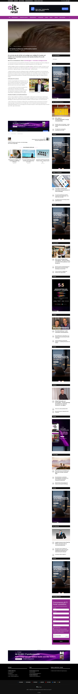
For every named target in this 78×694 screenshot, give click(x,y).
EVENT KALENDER (62, 17)
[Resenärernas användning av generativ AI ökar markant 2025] (61, 463)
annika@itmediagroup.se (36, 673)
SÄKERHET (56, 17)
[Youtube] (66, 1)
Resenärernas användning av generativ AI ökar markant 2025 (62, 472)
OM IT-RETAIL (21, 0)
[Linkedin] (65, 1)
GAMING (51, 17)
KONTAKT (16, 0)
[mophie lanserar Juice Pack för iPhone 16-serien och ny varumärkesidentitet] (61, 535)
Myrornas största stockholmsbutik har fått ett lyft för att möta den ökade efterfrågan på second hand (62, 267)
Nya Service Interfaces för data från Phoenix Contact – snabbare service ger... (28, 160)
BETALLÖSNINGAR (15, 17)
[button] (28, 165)
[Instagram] (62, 1)
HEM (9, 17)
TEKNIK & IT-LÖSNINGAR (17, 46)
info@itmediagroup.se (15, 676)
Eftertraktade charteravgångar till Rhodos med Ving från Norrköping (61, 483)
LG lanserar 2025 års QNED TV (60, 554)
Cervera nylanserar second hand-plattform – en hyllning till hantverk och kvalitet (62, 341)
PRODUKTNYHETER (33, 17)
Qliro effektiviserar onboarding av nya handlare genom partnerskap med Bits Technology (62, 336)
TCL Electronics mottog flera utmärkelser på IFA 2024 (60, 130)
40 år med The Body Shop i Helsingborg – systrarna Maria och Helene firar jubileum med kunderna (62, 261)
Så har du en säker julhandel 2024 (61, 408)
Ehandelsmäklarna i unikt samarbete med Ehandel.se (61, 331)
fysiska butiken (13, 133)
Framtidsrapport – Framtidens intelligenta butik (35, 60)
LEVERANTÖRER (40, 17)
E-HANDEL (46, 17)
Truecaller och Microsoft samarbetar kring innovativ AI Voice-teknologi (62, 190)
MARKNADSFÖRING (29, 0)
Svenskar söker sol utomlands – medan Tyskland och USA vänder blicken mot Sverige (62, 125)
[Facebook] (61, 1)
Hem (10, 46)
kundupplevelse (20, 133)
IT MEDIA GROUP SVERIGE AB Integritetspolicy (59, 670)
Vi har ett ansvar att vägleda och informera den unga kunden (61, 272)
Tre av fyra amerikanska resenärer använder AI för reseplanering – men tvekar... (14, 160)
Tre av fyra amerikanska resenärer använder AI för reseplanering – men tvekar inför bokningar (62, 195)
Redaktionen (17, 50)
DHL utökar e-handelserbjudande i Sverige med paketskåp (62, 119)
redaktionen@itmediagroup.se (34, 676)
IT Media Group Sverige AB (47, 689)
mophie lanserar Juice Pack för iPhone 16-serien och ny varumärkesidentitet (62, 544)
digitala (30, 67)
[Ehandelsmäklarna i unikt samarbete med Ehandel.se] (61, 323)
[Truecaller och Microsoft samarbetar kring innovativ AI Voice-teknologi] (61, 181)
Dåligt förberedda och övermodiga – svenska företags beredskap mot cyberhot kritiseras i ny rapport (62, 403)
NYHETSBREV (10, 0)
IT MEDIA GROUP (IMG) (38, 0)
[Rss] (69, 1)
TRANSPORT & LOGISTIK (24, 17)
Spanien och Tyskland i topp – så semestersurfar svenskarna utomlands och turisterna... (43, 160)
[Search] (69, 17)
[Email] (68, 1)
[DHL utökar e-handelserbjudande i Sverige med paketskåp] (61, 111)
